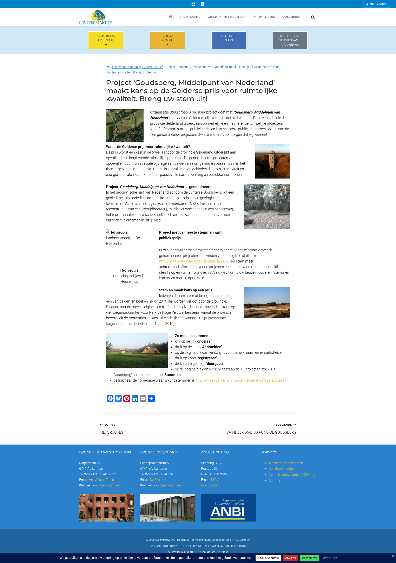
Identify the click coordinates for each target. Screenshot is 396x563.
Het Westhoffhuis (101, 480)
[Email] (193, 4)
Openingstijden (110, 485)
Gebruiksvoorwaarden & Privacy (292, 475)
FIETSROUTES (111, 428)
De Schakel (158, 480)
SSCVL (215, 480)
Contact (274, 481)
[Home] (107, 67)
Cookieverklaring (281, 469)
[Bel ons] (203, 4)
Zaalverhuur (292, 16)
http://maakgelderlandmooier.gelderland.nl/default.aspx (241, 380)
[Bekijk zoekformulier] (313, 17)
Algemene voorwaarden (286, 463)
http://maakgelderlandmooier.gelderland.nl (193, 261)
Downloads (209, 485)
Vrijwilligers (264, 16)
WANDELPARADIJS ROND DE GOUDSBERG (261, 428)
